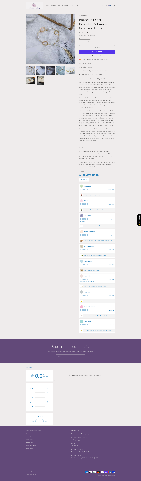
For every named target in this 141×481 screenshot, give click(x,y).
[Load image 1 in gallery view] (30, 70)
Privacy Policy (29, 439)
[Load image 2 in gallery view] (40, 70)
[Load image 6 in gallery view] (30, 80)
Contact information (31, 445)
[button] (66, 5)
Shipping (81, 35)
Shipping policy (30, 442)
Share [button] (82, 171)
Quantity (81, 38)
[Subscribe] (83, 356)
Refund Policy (29, 448)
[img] (84, 189)
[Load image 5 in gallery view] (70, 70)
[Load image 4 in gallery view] (60, 70)
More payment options (97, 55)
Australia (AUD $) (31, 474)
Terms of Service (30, 437)
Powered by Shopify (111, 475)
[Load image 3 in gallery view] (50, 70)
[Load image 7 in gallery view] (40, 80)
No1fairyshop (104, 475)
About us (28, 434)
